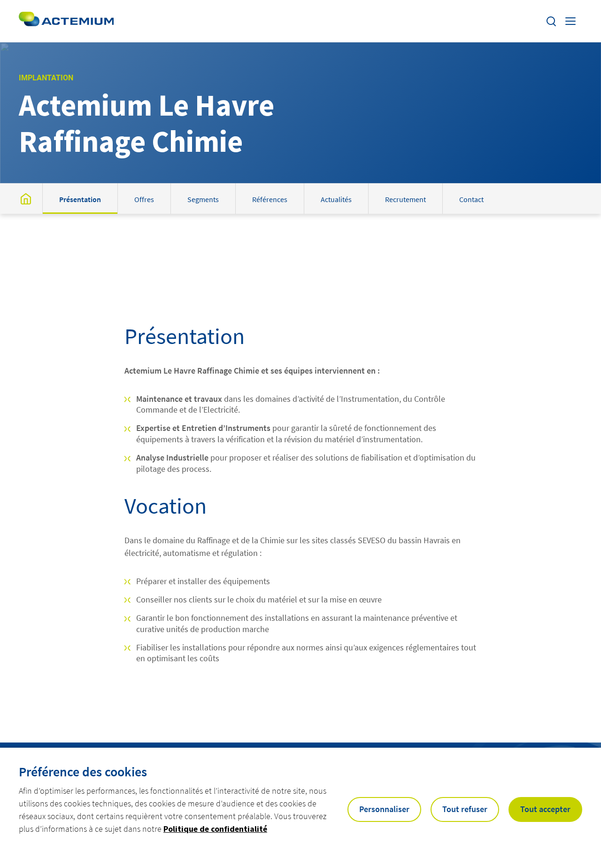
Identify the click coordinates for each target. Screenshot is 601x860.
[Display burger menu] (571, 21)
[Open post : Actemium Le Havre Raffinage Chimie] (25, 198)
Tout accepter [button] (545, 809)
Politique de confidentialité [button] (215, 828)
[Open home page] (66, 21)
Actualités (336, 199)
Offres (144, 199)
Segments (203, 199)
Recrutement (405, 199)
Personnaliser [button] (384, 809)
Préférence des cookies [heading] (83, 771)
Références (269, 199)
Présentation (80, 199)
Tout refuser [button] (464, 809)
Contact (471, 199)
